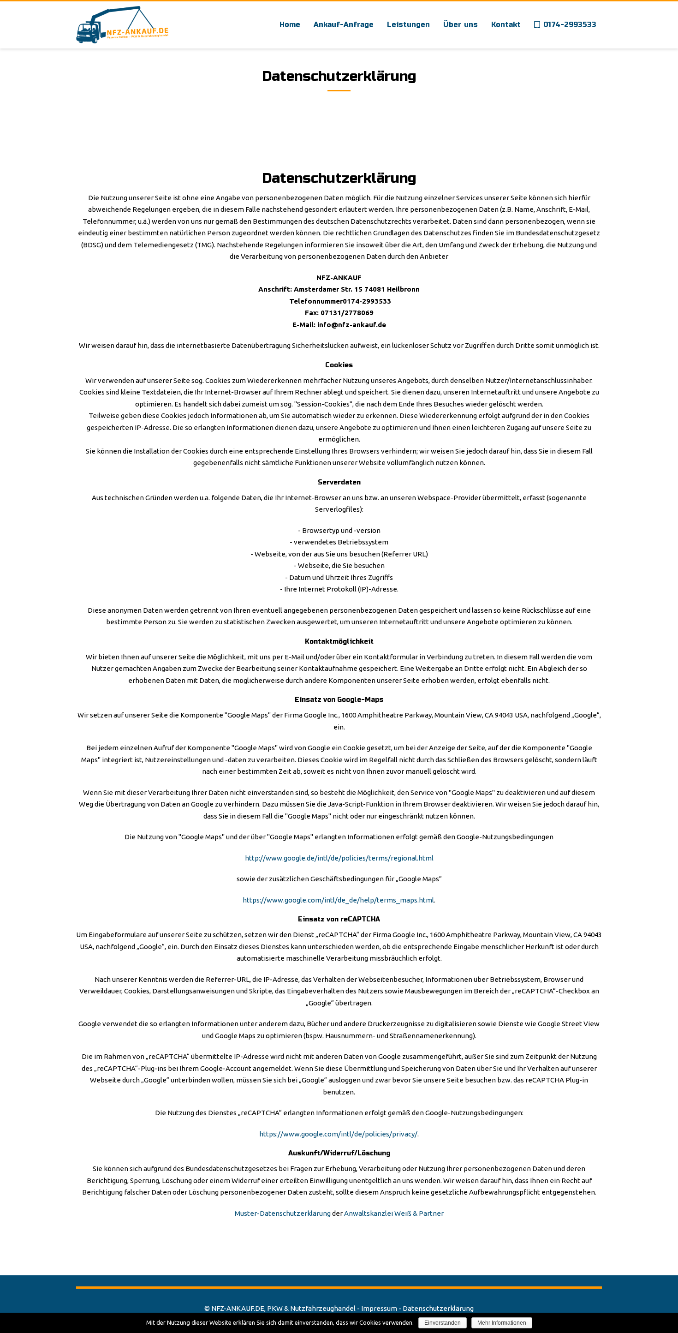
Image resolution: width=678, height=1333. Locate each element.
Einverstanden (442, 1323)
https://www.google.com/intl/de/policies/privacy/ (338, 1134)
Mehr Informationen (501, 1323)
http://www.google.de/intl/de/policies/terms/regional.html (339, 858)
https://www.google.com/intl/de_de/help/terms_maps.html (338, 900)
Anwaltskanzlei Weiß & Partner (394, 1213)
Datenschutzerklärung (438, 1308)
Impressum (379, 1308)
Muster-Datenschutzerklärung (283, 1213)
